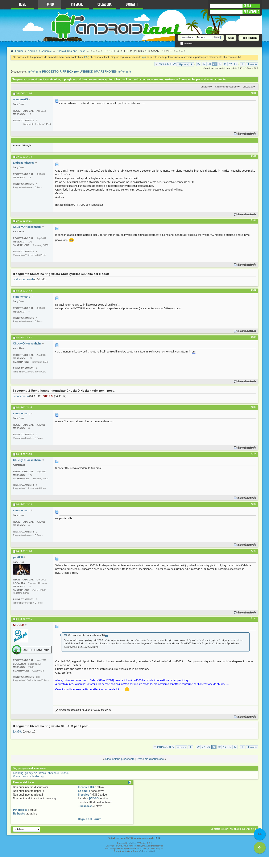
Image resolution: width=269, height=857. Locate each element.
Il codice (83, 794)
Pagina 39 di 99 (167, 64)
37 (204, 64)
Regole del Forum (89, 819)
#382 (253, 156)
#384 (253, 290)
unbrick (65, 773)
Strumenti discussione (226, 86)
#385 (253, 337)
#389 (253, 551)
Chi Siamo (77, 4)
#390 (253, 618)
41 (225, 64)
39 (214, 64)
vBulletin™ (134, 843)
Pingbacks (20, 809)
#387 (253, 454)
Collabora (105, 4)
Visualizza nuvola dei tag (28, 776)
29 (198, 64)
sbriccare (53, 773)
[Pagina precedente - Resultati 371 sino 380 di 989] (191, 64)
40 (219, 64)
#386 (253, 407)
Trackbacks (85, 806)
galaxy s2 (31, 773)
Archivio (251, 829)
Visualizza (248, 86)
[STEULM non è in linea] (20, 635)
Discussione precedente (119, 758)
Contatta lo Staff (219, 829)
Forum (50, 4)
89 (235, 64)
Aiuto (231, 37)
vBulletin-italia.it (147, 851)
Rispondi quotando (247, 133)
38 (209, 64)
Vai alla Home (237, 829)
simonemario (21, 396)
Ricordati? (188, 43)
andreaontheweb (23, 279)
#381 (253, 93)
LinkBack (205, 86)
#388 (253, 504)
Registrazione (249, 37)
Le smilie (84, 790)
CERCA (247, 6)
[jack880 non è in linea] (21, 569)
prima (184, 64)
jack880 (17, 731)
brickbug (18, 773)
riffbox (42, 773)
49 (230, 64)
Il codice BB (86, 787)
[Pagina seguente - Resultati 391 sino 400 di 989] (242, 64)
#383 (253, 220)
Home (22, 4)
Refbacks (19, 813)
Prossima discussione (150, 758)
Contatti (132, 4)
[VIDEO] (94, 798)
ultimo (250, 64)
